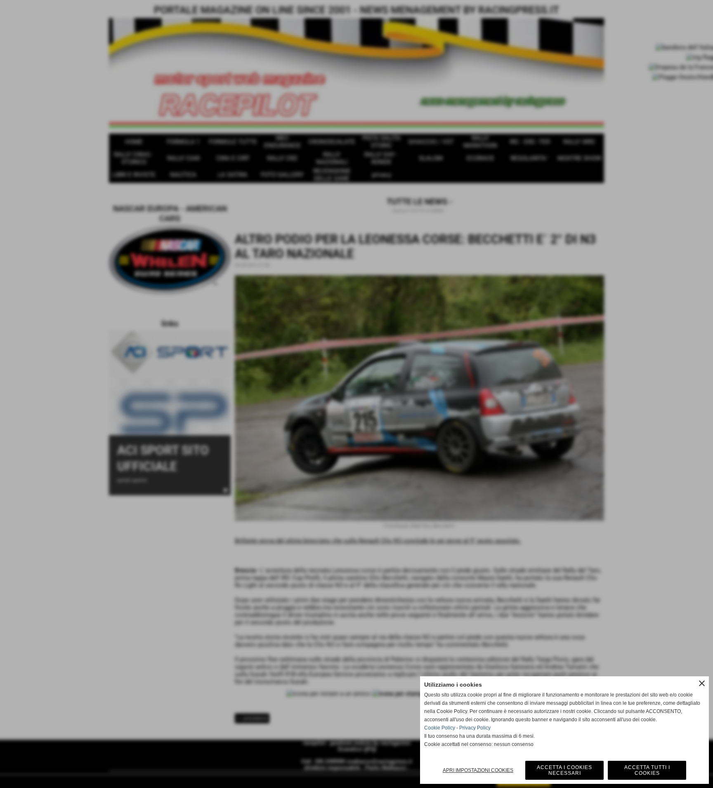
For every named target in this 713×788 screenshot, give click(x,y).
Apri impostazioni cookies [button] (478, 770)
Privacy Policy (475, 728)
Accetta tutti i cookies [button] (647, 770)
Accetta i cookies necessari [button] (564, 770)
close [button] (702, 683)
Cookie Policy (439, 728)
